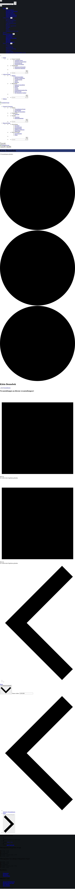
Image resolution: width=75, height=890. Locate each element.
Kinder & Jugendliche (20, 85)
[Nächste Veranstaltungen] (3, 682)
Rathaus (5, 98)
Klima (16, 135)
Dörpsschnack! (6, 885)
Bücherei (17, 82)
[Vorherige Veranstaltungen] (39, 680)
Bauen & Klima (6, 123)
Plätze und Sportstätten (20, 111)
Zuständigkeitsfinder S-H (9, 881)
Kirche (16, 87)
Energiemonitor (18, 133)
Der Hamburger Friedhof (20, 92)
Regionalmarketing (19, 118)
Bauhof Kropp (18, 91)
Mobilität (17, 86)
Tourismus (17, 117)
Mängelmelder (6, 884)
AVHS (16, 81)
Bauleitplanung (18, 128)
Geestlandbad (18, 110)
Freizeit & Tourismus (8, 106)
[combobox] (18, 73)
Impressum (5, 874)
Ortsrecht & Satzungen (20, 68)
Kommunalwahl (18, 63)
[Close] (0, 142)
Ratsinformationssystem (8, 883)
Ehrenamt (17, 114)
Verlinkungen (15, 65)
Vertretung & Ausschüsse (20, 61)
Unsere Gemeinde (16, 59)
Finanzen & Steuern (19, 64)
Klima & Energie (16, 132)
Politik (4, 57)
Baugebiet (17, 125)
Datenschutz (6, 873)
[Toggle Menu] (0, 55)
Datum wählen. (15, 693)
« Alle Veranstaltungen (5, 387)
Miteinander (14, 83)
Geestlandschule (18, 79)
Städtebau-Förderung (19, 129)
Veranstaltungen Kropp (20, 109)
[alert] (37, 436)
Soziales (16, 88)
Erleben (13, 107)
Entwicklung (15, 124)
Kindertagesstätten (19, 77)
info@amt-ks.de (10, 845)
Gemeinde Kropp (19, 60)
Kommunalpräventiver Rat (21, 90)
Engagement (15, 113)
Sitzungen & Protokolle (20, 67)
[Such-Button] (27, 72)
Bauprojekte (17, 131)
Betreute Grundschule (20, 78)
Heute (1, 684)
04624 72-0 (9, 842)
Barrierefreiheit (6, 875)
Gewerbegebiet (18, 127)
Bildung (13, 75)
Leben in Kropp (6, 74)
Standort (14, 115)
